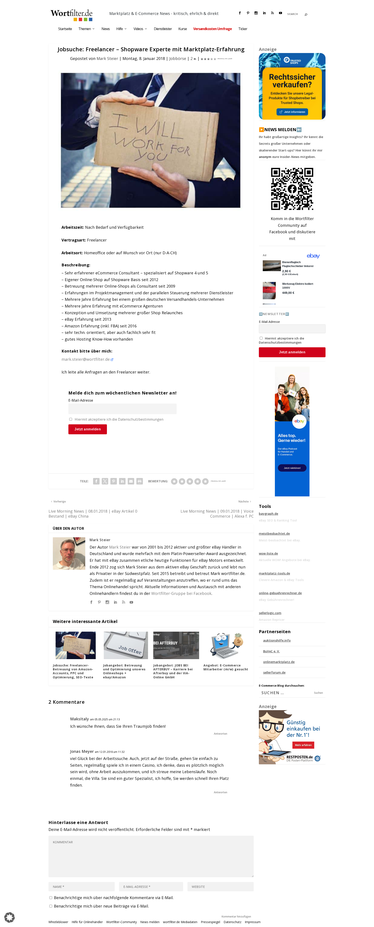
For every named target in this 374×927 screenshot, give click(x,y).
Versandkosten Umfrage (212, 29)
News (106, 29)
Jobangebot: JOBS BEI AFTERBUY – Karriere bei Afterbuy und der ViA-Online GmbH (173, 671)
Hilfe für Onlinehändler (87, 922)
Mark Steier (107, 58)
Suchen (318, 693)
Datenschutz (232, 922)
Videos (138, 29)
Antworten (220, 733)
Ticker (242, 29)
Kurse (182, 29)
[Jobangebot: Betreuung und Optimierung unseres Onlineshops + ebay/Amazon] (126, 645)
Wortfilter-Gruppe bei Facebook (181, 593)
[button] (9, 917)
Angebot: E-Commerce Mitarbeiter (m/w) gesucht (225, 667)
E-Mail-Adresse (80, 400)
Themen (84, 29)
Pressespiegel (210, 922)
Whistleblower (58, 922)
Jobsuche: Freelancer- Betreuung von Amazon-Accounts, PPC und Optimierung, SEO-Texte (73, 671)
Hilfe (119, 29)
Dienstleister (163, 29)
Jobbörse (177, 58)
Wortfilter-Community (121, 922)
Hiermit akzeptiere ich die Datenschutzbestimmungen (119, 419)
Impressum (253, 922)
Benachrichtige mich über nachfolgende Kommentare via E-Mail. (114, 897)
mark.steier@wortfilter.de (85, 359)
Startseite (65, 29)
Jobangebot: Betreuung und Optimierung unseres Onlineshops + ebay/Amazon (124, 671)
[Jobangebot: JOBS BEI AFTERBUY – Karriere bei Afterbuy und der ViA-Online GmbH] (176, 645)
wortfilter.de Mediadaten (180, 922)
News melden (150, 922)
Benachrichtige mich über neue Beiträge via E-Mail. (101, 906)
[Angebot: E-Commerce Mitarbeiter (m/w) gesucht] (226, 645)
